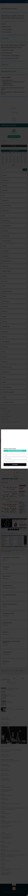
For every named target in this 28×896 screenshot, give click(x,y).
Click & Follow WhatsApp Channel (15, 450)
